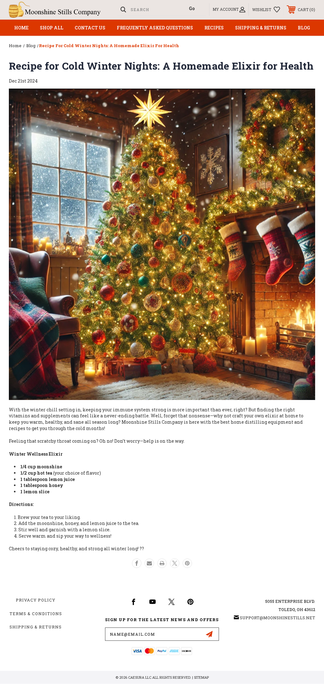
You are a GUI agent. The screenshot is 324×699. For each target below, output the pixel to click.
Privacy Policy (35, 600)
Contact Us (90, 28)
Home (21, 28)
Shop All (51, 28)
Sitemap (201, 677)
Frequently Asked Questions (155, 28)
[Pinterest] (187, 563)
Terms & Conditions (35, 613)
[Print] (162, 563)
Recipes (214, 28)
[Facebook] (136, 563)
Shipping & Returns (260, 28)
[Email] (149, 563)
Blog (304, 28)
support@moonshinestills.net (277, 618)
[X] (174, 563)
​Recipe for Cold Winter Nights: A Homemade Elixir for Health (161, 65)
